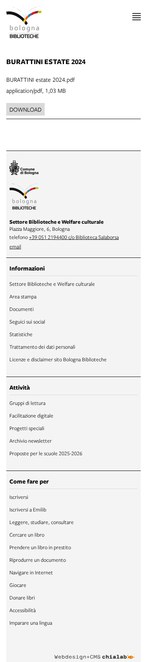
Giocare (17, 584)
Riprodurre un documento (37, 559)
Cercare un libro (26, 534)
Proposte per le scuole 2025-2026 (45, 453)
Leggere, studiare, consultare (41, 522)
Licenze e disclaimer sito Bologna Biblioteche (58, 359)
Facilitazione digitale (31, 415)
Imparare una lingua (30, 622)
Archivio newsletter (30, 440)
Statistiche (21, 334)
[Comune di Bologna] (23, 168)
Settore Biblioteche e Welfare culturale (52, 283)
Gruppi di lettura (27, 402)
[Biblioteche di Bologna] (23, 198)
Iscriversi (18, 496)
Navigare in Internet (31, 572)
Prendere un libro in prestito (40, 547)
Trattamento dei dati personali (42, 346)
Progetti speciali (26, 428)
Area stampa (22, 296)
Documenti (21, 309)
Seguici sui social (27, 321)
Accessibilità (22, 610)
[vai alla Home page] (24, 22)
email (15, 246)
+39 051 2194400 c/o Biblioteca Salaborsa (74, 237)
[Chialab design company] (94, 651)
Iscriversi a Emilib (27, 509)
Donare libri (22, 597)
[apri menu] (136, 16)
